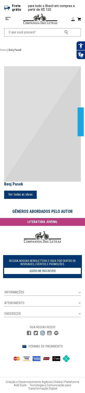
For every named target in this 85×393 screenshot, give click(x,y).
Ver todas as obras (20, 194)
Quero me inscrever (43, 271)
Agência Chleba (52, 382)
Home (3, 50)
